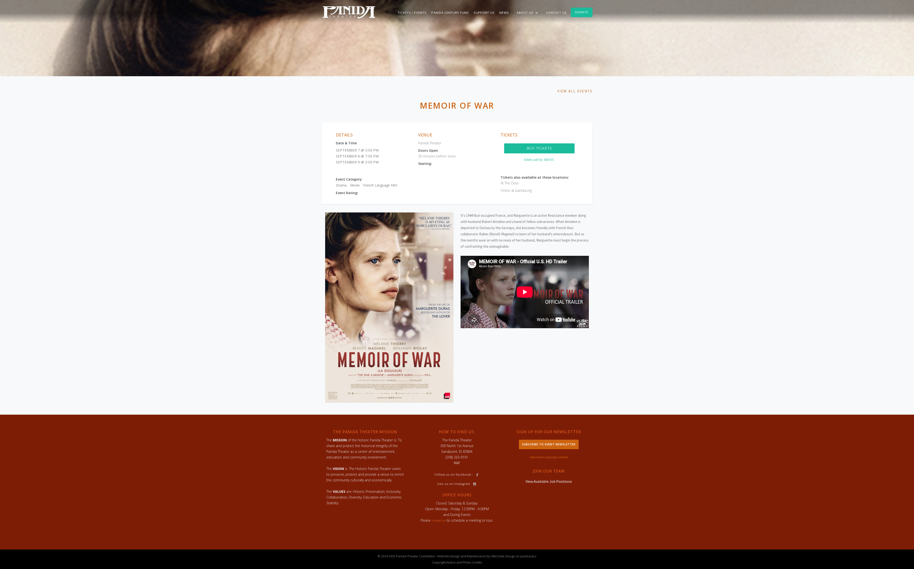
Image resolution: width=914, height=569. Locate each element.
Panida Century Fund (450, 12)
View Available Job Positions (549, 481)
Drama (341, 185)
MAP (457, 463)
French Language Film (380, 185)
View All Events (574, 91)
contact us (439, 520)
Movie (355, 185)
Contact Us (556, 12)
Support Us (484, 12)
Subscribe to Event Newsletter (549, 444)
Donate (581, 12)
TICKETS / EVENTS (412, 12)
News (504, 12)
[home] (349, 12)
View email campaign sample (549, 457)
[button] (527, 13)
